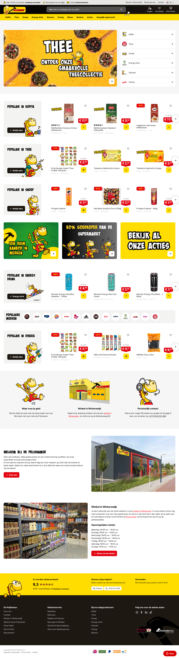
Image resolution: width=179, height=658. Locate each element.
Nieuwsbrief (9, 633)
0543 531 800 (114, 588)
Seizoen (94, 625)
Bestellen (51, 611)
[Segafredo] (36, 316)
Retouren (51, 615)
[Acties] (148, 240)
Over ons (7, 611)
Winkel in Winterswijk (134, 2)
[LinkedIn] (146, 612)
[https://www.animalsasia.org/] (165, 630)
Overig (94, 629)
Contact (161, 2)
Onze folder (9, 625)
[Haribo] (66, 316)
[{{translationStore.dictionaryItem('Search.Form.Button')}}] (122, 9)
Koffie (93, 611)
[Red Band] (76, 316)
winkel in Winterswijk (142, 511)
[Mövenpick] (46, 316)
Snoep (94, 618)
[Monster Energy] (125, 316)
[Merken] (31, 240)
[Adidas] (86, 316)
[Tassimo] (56, 316)
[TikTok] (150, 612)
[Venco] (135, 316)
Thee (93, 615)
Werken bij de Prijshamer (14, 622)
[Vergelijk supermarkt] (89, 240)
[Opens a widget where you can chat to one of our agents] (170, 654)
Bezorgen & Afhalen (56, 622)
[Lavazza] (115, 316)
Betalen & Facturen (55, 618)
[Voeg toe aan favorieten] (85, 106)
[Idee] (96, 316)
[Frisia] (145, 316)
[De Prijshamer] (15, 10)
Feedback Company (61, 589)
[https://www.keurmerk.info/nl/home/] (144, 630)
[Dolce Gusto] (27, 316)
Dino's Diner (131, 517)
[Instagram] (137, 612)
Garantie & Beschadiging (58, 625)
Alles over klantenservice (58, 629)
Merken (94, 633)
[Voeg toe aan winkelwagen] (83, 127)
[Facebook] (141, 612)
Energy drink (96, 622)
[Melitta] (105, 316)
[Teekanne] (155, 316)
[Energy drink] (60, 58)
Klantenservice (149, 2)
